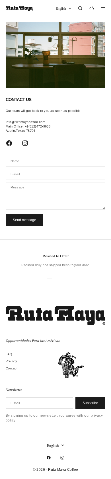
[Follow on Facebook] (9, 143)
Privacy (11, 361)
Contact (11, 368)
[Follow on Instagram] (25, 143)
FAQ (9, 354)
